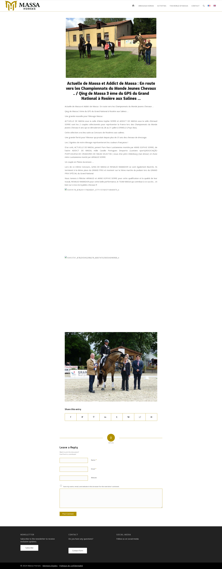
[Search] (203, 5)
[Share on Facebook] (70, 417)
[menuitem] (133, 5)
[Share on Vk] (128, 417)
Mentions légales (50, 565)
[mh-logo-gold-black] (22, 5)
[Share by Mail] (151, 417)
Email (93, 469)
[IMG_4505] (111, 48)
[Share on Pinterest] (94, 417)
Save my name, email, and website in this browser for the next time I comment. (91, 486)
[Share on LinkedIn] (105, 417)
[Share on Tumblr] (117, 417)
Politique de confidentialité (71, 565)
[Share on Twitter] (82, 417)
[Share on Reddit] (140, 417)
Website (94, 478)
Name (94, 460)
